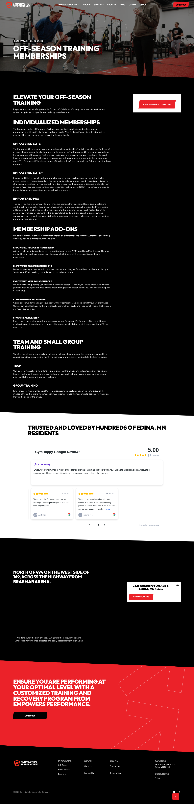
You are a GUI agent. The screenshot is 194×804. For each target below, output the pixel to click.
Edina (157, 778)
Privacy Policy (115, 766)
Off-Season (63, 765)
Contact (133, 5)
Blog (122, 5)
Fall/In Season (64, 769)
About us (111, 5)
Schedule (99, 5)
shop (143, 5)
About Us (88, 766)
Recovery (62, 774)
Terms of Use (115, 773)
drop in (86, 5)
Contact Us (89, 773)
